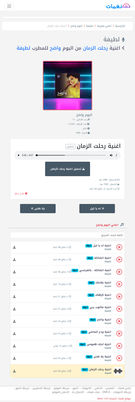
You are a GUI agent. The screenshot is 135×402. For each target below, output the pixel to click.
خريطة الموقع (61, 388)
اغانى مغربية (104, 25)
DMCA (106, 392)
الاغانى (98, 388)
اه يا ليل (96, 208)
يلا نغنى (39, 208)
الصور (75, 388)
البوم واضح (76, 25)
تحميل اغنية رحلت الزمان (66, 168)
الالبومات (86, 388)
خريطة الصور (22, 388)
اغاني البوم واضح (107, 225)
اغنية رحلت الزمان (57, 25)
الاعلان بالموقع (60, 392)
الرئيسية (120, 25)
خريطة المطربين (41, 388)
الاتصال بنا (78, 392)
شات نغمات (93, 392)
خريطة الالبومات (122, 392)
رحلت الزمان (95, 48)
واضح (55, 48)
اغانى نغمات (124, 388)
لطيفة (90, 25)
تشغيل (70, 146)
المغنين (110, 388)
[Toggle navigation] (9, 6)
